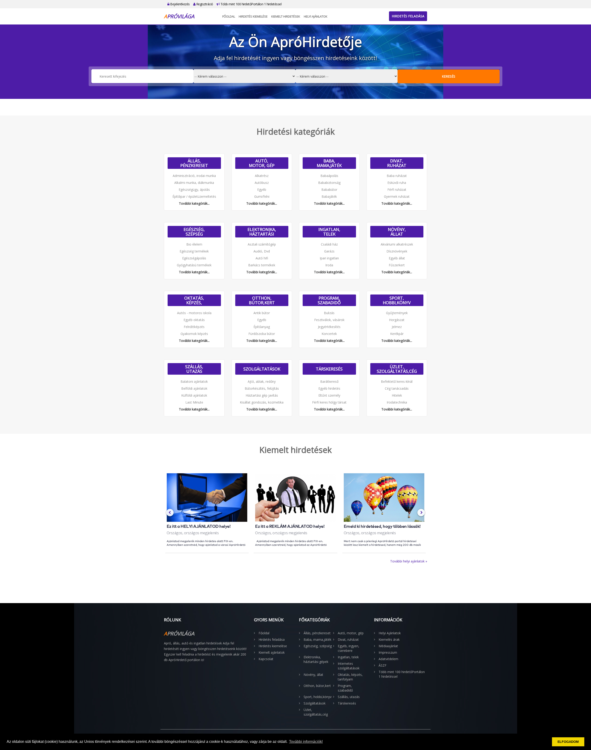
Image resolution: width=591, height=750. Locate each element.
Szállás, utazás (194, 368)
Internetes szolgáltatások (348, 665)
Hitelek (397, 395)
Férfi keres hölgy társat (329, 402)
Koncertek (329, 333)
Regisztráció (204, 4)
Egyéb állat (397, 258)
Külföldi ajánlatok (194, 395)
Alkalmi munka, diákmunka (194, 182)
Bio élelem (194, 244)
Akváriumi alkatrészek (397, 244)
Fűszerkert (397, 265)
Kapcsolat (266, 659)
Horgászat (396, 320)
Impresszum (388, 652)
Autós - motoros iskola (194, 313)
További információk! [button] (306, 742)
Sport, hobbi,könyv (397, 300)
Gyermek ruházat (397, 196)
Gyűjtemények (397, 313)
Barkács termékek (261, 265)
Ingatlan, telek (329, 231)
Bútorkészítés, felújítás (262, 388)
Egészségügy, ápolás (194, 189)
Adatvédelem (388, 659)
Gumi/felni (261, 196)
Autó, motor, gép (261, 163)
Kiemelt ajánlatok (272, 652)
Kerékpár (397, 333)
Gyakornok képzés (194, 333)
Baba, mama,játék (329, 163)
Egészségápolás (194, 258)
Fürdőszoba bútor (261, 333)
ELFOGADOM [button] (568, 742)
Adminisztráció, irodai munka (194, 175)
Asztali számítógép (262, 244)
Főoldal (228, 16)
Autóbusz (262, 182)
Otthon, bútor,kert (262, 300)
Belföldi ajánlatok (194, 388)
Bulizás (329, 313)
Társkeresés (329, 369)
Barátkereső (329, 381)
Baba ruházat (397, 175)
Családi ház (329, 244)
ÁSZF (382, 665)
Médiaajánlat (388, 646)
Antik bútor (261, 313)
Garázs (329, 251)
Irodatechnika (397, 402)
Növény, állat (397, 231)
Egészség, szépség (194, 231)
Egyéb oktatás (194, 320)
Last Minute (194, 402)
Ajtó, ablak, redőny (262, 381)
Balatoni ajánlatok (194, 381)
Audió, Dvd (261, 251)
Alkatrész (261, 175)
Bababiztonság (329, 182)
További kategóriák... (194, 203)
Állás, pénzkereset (194, 163)
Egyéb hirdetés (329, 388)
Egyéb (261, 189)
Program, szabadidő (329, 300)
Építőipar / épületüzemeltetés (194, 196)
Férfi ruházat (396, 189)
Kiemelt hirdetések (285, 16)
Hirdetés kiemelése (253, 16)
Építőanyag (261, 327)
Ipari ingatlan (329, 258)
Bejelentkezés (179, 4)
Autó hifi (262, 258)
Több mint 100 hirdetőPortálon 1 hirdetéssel (250, 4)
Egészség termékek (194, 251)
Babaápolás (329, 175)
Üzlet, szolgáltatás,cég (397, 368)
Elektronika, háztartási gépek (261, 231)
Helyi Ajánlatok (315, 16)
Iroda (329, 265)
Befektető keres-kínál (397, 381)
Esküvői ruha (396, 182)
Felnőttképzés (194, 327)
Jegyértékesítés (329, 327)
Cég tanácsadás (397, 388)
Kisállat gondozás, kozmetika (261, 402)
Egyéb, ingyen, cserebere (348, 648)
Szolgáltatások (261, 369)
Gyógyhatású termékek (194, 265)
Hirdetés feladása (408, 16)
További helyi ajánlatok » (408, 561)
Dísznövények (396, 251)
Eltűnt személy (329, 395)
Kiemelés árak (389, 639)
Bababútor (329, 189)
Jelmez (397, 327)
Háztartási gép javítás (262, 395)
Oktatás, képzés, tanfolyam (194, 300)
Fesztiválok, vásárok (329, 320)
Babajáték (329, 196)
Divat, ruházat (396, 163)
